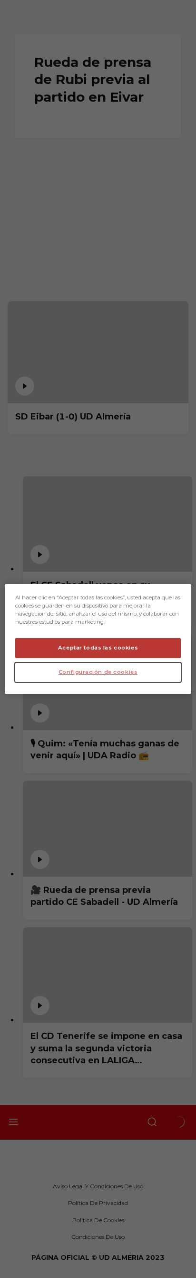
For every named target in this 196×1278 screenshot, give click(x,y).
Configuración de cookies (98, 672)
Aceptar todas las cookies (98, 647)
